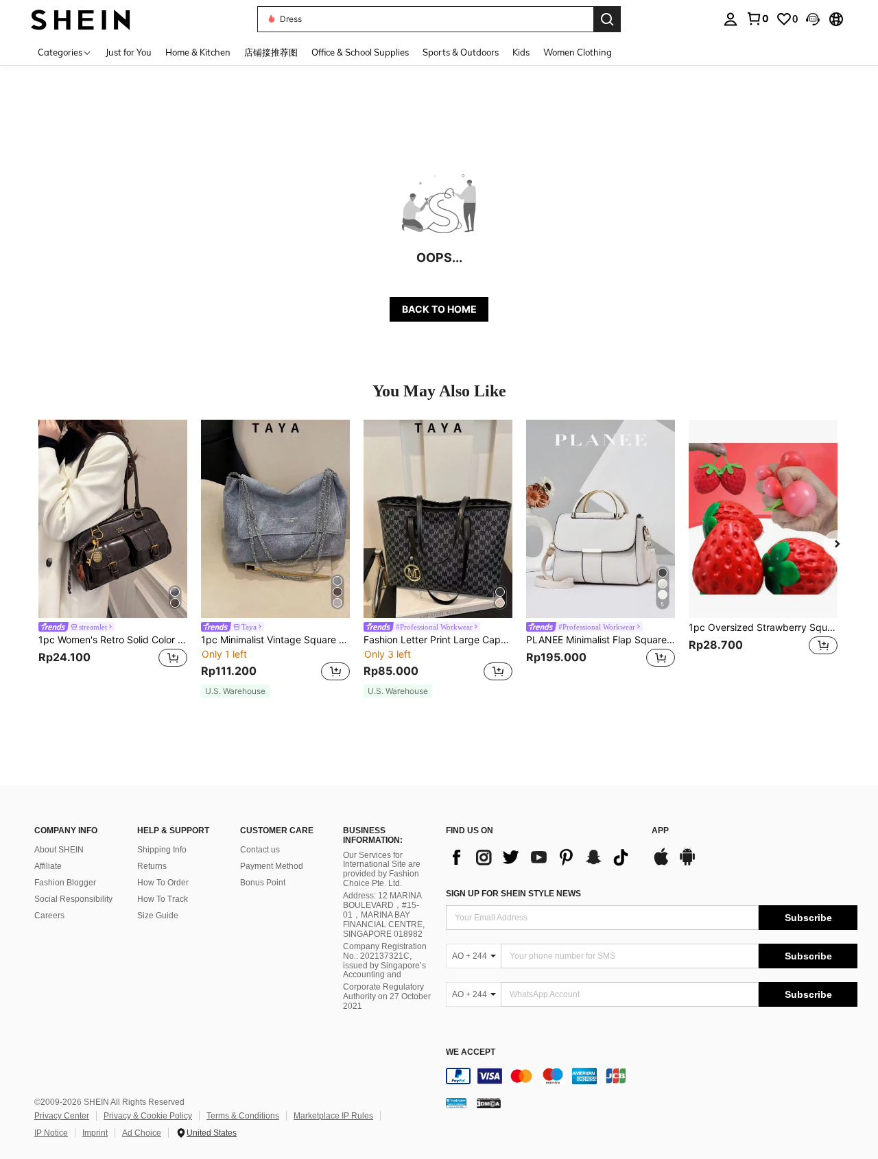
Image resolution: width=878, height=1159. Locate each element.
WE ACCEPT (470, 1052)
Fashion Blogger (65, 882)
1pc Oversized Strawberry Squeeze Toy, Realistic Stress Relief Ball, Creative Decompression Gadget (763, 627)
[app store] (661, 863)
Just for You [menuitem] (129, 52)
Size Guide (157, 915)
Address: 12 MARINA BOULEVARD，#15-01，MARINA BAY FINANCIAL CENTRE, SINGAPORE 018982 (384, 915)
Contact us (260, 850)
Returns (152, 866)
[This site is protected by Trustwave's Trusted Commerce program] (456, 1103)
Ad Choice (141, 1133)
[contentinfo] (651, 1076)
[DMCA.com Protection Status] (489, 1103)
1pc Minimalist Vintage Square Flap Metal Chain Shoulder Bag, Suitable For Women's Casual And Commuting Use (275, 639)
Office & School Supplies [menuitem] (360, 52)
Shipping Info (162, 850)
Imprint (95, 1133)
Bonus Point (262, 882)
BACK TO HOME (439, 309)
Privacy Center (61, 1116)
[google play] (687, 863)
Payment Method (271, 866)
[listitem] (112, 552)
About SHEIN (59, 850)
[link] (757, 18)
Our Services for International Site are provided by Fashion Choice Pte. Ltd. (381, 869)
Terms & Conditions (242, 1116)
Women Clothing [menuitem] (577, 52)
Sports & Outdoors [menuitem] (461, 52)
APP (660, 830)
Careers (49, 915)
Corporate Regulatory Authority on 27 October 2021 (387, 996)
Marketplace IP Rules (333, 1116)
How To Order (163, 882)
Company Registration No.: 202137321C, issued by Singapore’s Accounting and (385, 961)
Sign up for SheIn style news (513, 893)
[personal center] (730, 19)
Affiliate (48, 866)
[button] (813, 19)
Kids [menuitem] (521, 52)
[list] (542, 857)
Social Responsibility (73, 899)
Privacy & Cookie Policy (148, 1116)
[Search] (607, 19)
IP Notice (51, 1133)
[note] (235, 691)
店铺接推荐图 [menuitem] (271, 52)
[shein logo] (80, 19)
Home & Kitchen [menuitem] (197, 52)
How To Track (162, 899)
